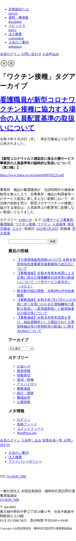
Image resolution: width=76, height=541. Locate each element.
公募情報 (23, 402)
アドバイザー (27, 384)
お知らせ (25, 220)
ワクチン (44, 224)
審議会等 (23, 397)
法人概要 (15, 457)
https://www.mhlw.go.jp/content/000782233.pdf (32, 175)
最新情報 (23, 371)
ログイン (23, 420)
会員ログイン (10, 54)
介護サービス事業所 (58, 220)
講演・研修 (25, 380)
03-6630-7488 (16, 476)
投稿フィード (27, 424)
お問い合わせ (31, 54)
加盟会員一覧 (52, 440)
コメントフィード (30, 429)
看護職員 (7, 224)
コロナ (17, 229)
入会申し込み (31, 440)
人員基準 (59, 224)
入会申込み (50, 54)
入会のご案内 (18, 452)
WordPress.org (27, 433)
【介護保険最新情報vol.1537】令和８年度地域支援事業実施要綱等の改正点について (46, 264)
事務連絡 (23, 388)
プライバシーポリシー (25, 461)
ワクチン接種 (25, 224)
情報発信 (23, 375)
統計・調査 (25, 393)
